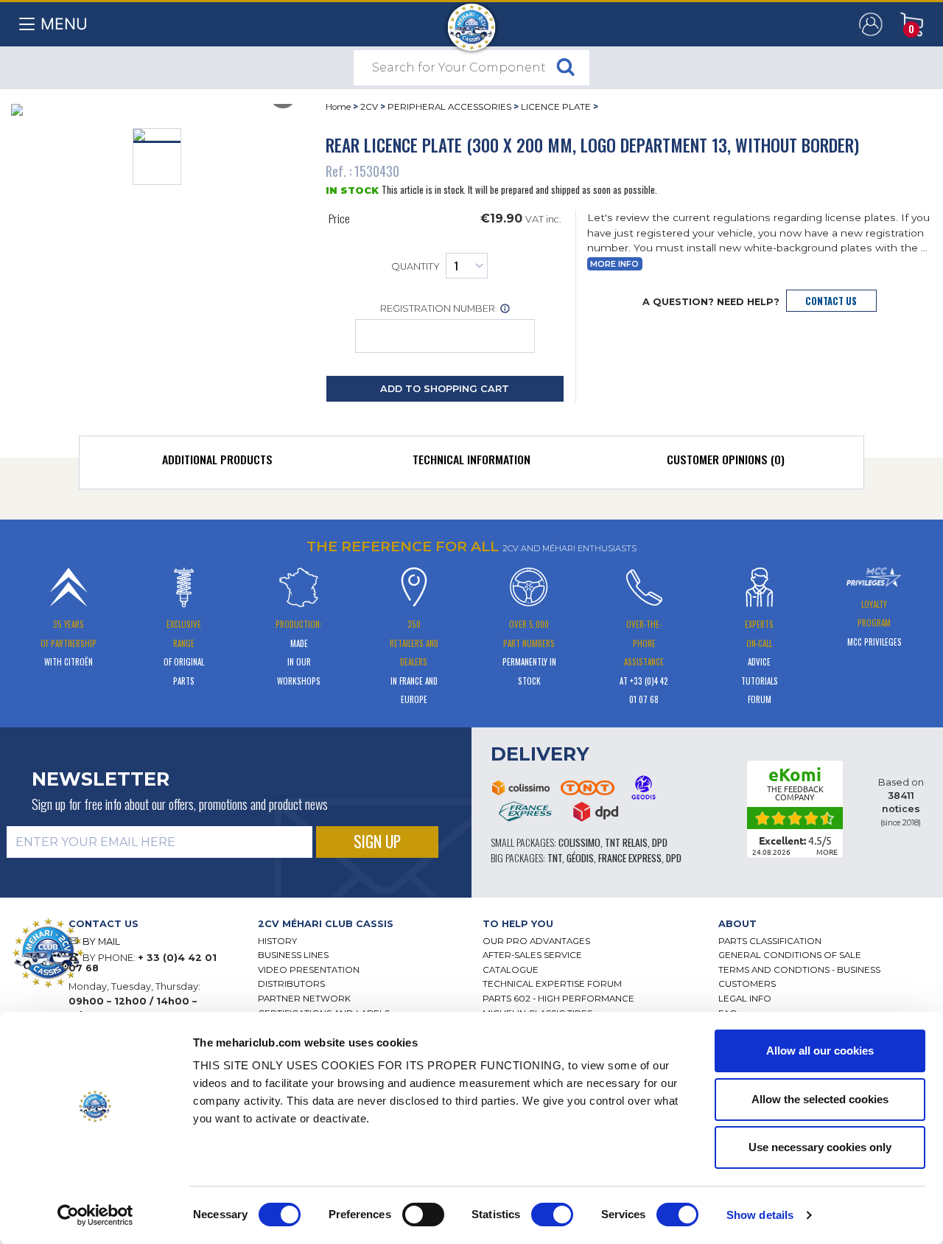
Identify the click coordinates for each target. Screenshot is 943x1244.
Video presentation (309, 970)
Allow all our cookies (820, 1050)
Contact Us (831, 301)
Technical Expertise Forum (552, 984)
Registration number (438, 308)
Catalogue (511, 970)
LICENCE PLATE (556, 107)
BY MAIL (101, 941)
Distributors (291, 984)
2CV (369, 107)
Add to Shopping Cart (444, 388)
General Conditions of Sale (789, 955)
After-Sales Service (532, 955)
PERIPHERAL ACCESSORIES (449, 107)
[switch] (423, 1214)
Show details (759, 1215)
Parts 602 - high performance (558, 998)
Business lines (293, 955)
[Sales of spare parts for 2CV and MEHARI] (472, 20)
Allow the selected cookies (819, 1099)
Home (338, 107)
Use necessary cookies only (820, 1147)
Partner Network (304, 998)
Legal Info (744, 998)
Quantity (415, 267)
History (277, 941)
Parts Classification (769, 941)
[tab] (218, 462)
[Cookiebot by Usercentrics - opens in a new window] (95, 1215)
